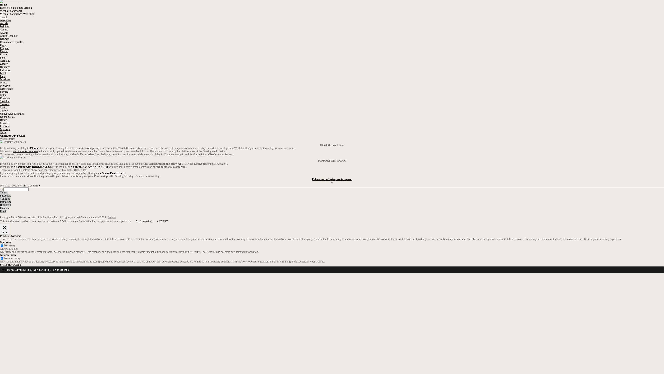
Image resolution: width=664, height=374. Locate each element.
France (3, 54)
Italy (2, 76)
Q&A (3, 132)
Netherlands (6, 88)
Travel (3, 17)
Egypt (3, 45)
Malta (3, 82)
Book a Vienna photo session (16, 7)
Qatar (3, 94)
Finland (4, 51)
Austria (4, 23)
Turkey (4, 110)
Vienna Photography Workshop (17, 13)
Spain (3, 107)
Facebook (5, 195)
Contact (4, 123)
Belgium (4, 26)
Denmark (5, 38)
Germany (5, 60)
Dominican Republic (11, 42)
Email (3, 211)
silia (24, 185)
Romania (5, 98)
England (4, 48)
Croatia (4, 32)
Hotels (3, 119)
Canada (4, 29)
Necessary (9, 245)
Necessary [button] (5, 242)
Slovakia (5, 101)
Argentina (5, 20)
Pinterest (4, 208)
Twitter (4, 192)
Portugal (4, 91)
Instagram (5, 201)
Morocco (5, 85)
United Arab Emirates (12, 113)
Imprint (112, 217)
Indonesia (5, 70)
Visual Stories (7, 138)
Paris (2, 57)
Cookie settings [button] (144, 221)
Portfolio (5, 126)
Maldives (5, 79)
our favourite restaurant (25, 151)
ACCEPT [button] (162, 221)
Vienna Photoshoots (11, 10)
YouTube (5, 198)
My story (5, 129)
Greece (4, 63)
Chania (34, 148)
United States (7, 116)
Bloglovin (5, 204)
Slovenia (5, 104)
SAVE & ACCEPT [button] (10, 264)
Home (3, 4)
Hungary (5, 66)
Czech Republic (8, 35)
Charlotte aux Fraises (12, 135)
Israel (3, 73)
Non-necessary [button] (8, 254)
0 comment (34, 185)
